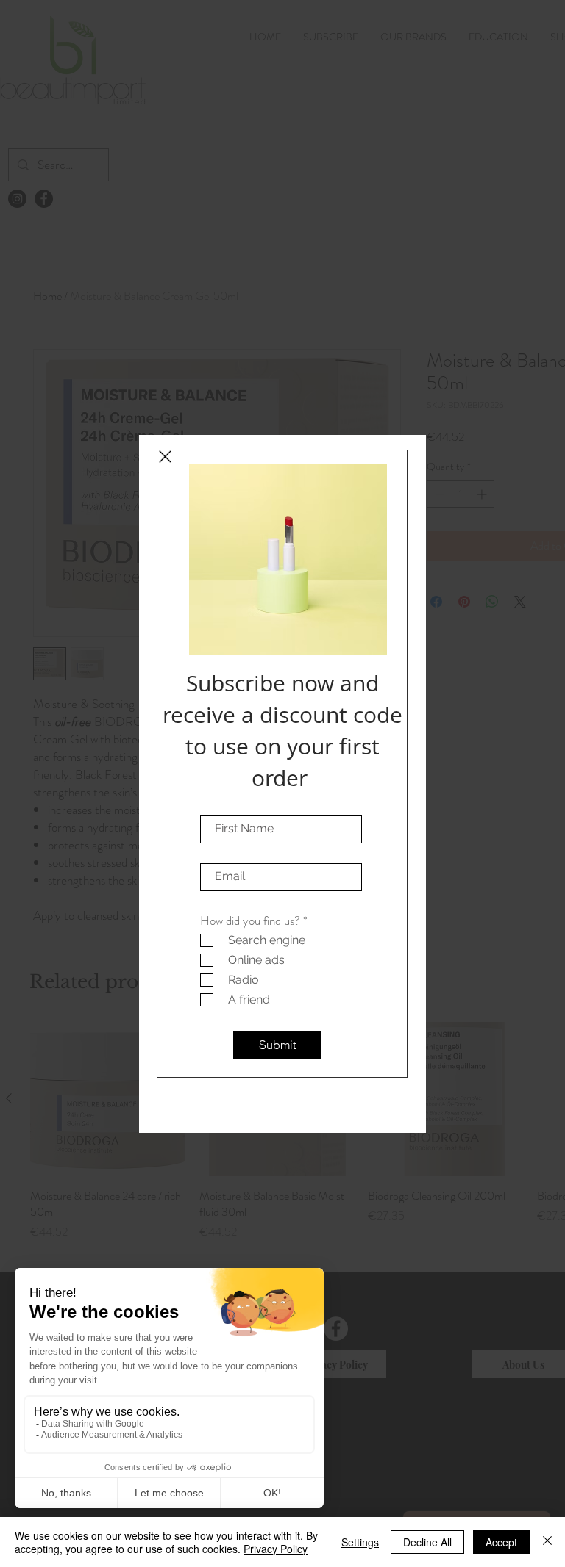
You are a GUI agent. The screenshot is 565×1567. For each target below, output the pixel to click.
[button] (165, 457)
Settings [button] (360, 1542)
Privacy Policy (276, 1548)
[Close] (547, 1542)
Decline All (427, 1542)
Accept (501, 1542)
